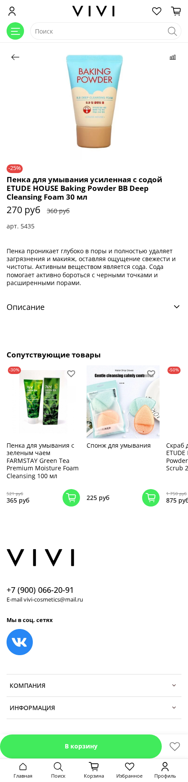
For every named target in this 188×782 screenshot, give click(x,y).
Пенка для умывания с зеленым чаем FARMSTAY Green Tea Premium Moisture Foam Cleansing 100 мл (43, 460)
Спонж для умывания (119, 445)
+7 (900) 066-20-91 (40, 590)
